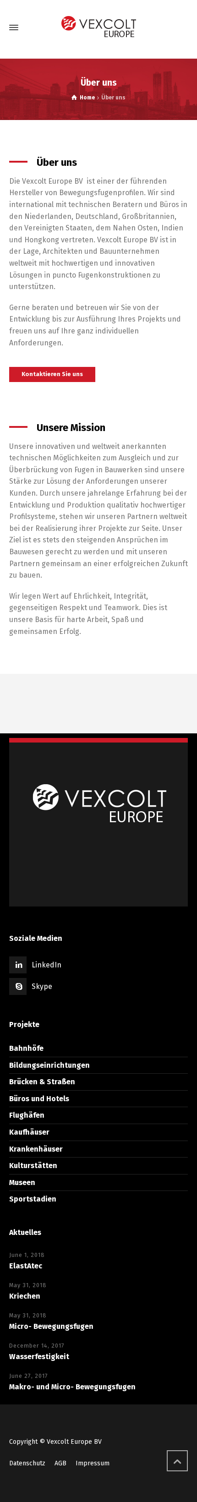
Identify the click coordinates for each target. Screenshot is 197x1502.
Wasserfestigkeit (39, 1356)
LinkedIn (46, 965)
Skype (42, 986)
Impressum (92, 1463)
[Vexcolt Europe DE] (98, 27)
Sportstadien (32, 1199)
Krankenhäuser (36, 1149)
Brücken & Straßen (42, 1081)
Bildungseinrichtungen (49, 1065)
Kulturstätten (33, 1165)
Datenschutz (27, 1463)
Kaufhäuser (29, 1132)
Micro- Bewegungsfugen (51, 1326)
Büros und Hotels (39, 1098)
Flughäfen (26, 1115)
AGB (60, 1463)
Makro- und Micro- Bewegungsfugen (72, 1386)
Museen (22, 1182)
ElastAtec (25, 1266)
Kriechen (24, 1296)
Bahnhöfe (26, 1048)
